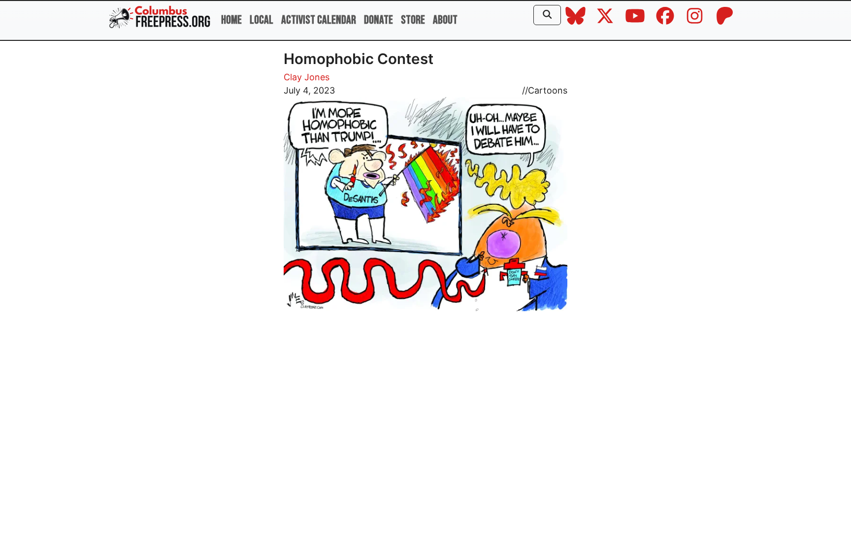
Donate (378, 20)
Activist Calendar (318, 20)
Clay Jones (306, 77)
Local (261, 20)
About (445, 20)
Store (413, 20)
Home (231, 20)
